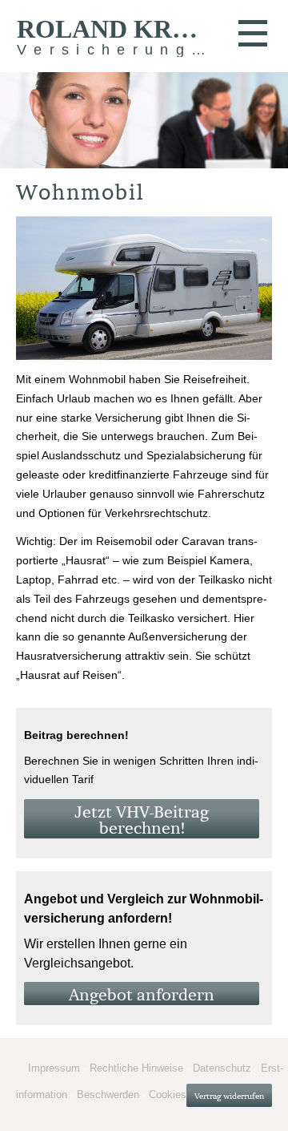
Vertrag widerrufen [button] (229, 1096)
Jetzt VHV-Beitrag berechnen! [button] (141, 820)
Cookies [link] (167, 1095)
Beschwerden (108, 1095)
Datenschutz (222, 1068)
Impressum (54, 1068)
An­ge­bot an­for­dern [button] (141, 994)
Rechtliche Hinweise (136, 1068)
